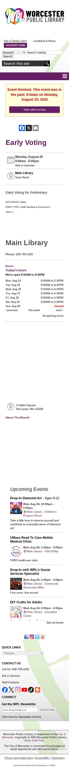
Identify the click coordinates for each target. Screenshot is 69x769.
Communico (58, 757)
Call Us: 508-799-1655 (15, 669)
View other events (34, 109)
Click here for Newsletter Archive (21, 716)
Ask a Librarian (11, 675)
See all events (54, 622)
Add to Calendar (25, 165)
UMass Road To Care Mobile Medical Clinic (31, 539)
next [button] (59, 310)
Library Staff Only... (34, 740)
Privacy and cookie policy (19, 757)
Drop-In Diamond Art (34, 498)
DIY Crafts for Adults (26, 602)
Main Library (24, 173)
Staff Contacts (10, 682)
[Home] (34, 16)
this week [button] (34, 310)
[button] (64, 76)
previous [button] (12, 310)
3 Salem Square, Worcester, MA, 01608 (29, 407)
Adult (23, 202)
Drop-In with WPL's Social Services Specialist (30, 571)
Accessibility (42, 757)
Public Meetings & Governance (35, 207)
